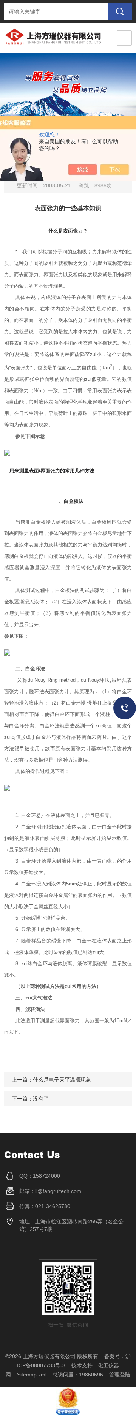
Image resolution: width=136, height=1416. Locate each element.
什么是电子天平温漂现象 (62, 1080)
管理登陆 (119, 1375)
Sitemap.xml (31, 1375)
